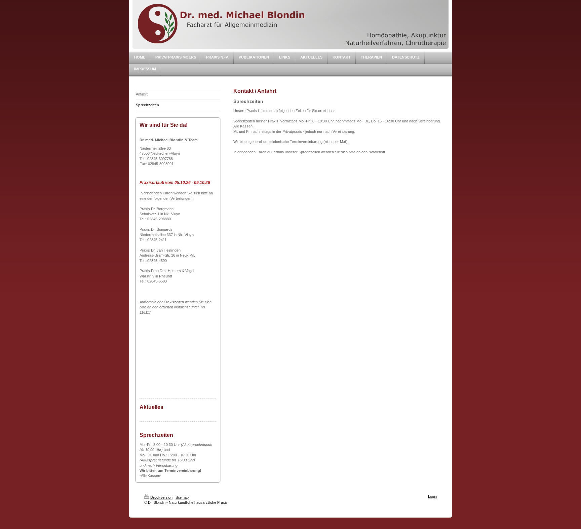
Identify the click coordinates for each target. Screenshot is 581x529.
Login (432, 496)
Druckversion (161, 497)
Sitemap (182, 497)
